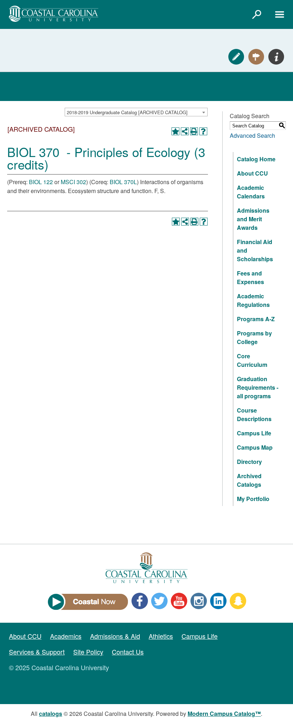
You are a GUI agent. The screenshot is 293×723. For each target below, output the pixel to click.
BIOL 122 (41, 182)
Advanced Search (252, 135)
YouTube (179, 601)
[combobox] (136, 112)
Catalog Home (256, 159)
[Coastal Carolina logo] (53, 13)
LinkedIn (218, 601)
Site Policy (88, 651)
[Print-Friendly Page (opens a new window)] (194, 131)
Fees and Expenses (250, 277)
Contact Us (128, 651)
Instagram (199, 601)
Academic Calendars (251, 191)
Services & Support (37, 651)
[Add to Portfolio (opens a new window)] (175, 131)
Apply (236, 57)
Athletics (161, 636)
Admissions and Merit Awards (253, 219)
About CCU (252, 173)
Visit (256, 57)
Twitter (159, 601)
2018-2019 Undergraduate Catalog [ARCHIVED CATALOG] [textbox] (127, 112)
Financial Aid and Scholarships (255, 250)
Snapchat (238, 601)
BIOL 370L (123, 182)
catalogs (50, 713)
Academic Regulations (253, 300)
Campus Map (255, 447)
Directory (249, 461)
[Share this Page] (185, 131)
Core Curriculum (252, 360)
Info (276, 57)
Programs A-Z (256, 319)
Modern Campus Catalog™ (224, 713)
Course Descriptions (254, 414)
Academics (65, 636)
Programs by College (254, 337)
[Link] (256, 14)
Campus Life (254, 433)
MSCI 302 (73, 182)
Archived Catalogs (249, 480)
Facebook (140, 601)
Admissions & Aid (115, 636)
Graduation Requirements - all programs (257, 387)
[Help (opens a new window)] (203, 131)
